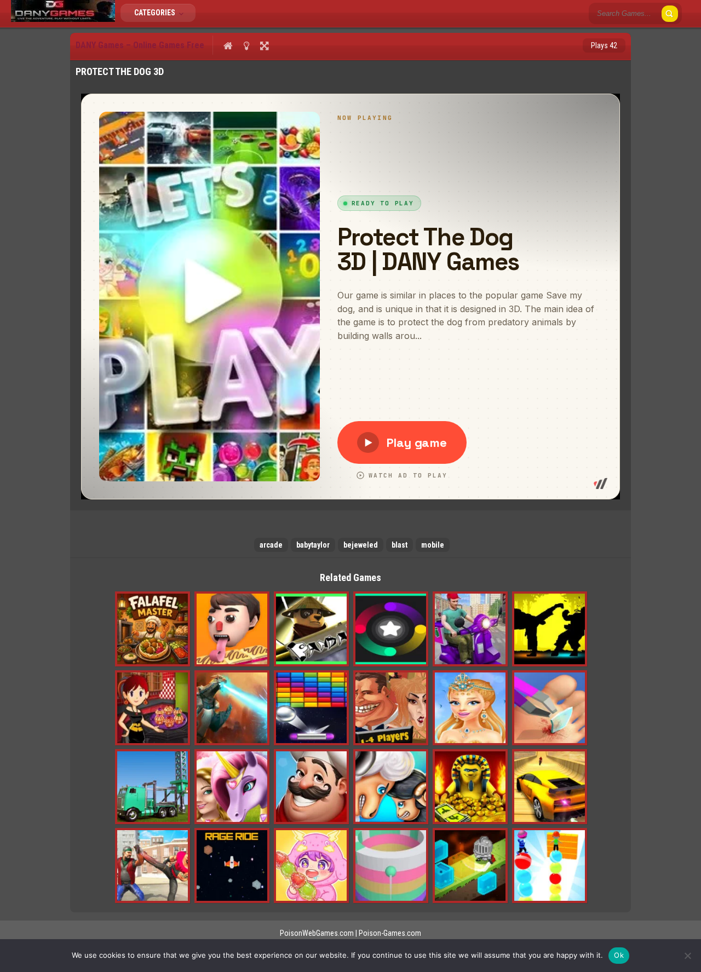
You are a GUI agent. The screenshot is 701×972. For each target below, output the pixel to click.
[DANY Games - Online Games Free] (63, 19)
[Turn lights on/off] (246, 45)
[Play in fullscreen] (264, 45)
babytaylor (313, 544)
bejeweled (360, 544)
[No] (687, 955)
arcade (271, 544)
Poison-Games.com (390, 933)
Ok (619, 955)
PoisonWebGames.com (317, 933)
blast (399, 544)
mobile (432, 544)
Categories (155, 12)
